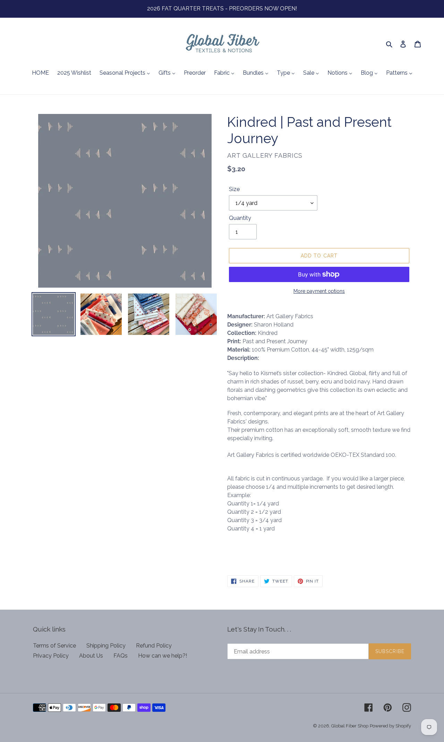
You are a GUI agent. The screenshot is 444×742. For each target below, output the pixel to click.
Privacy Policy (51, 655)
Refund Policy (154, 645)
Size (234, 189)
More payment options (319, 291)
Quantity (240, 218)
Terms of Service (54, 645)
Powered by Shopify (390, 725)
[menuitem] (40, 73)
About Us (91, 655)
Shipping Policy (106, 645)
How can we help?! (162, 655)
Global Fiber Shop (349, 725)
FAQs (120, 655)
